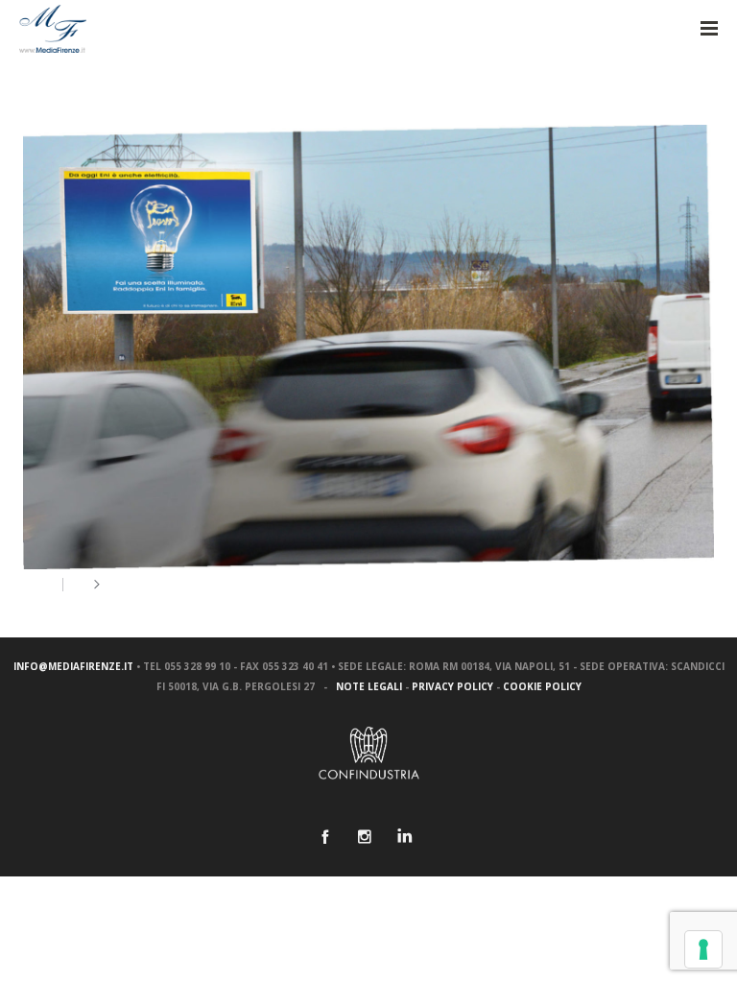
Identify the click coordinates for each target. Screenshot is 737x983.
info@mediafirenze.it (73, 666)
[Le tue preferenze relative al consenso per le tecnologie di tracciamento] (703, 949)
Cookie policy (542, 686)
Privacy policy (452, 686)
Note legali (369, 686)
